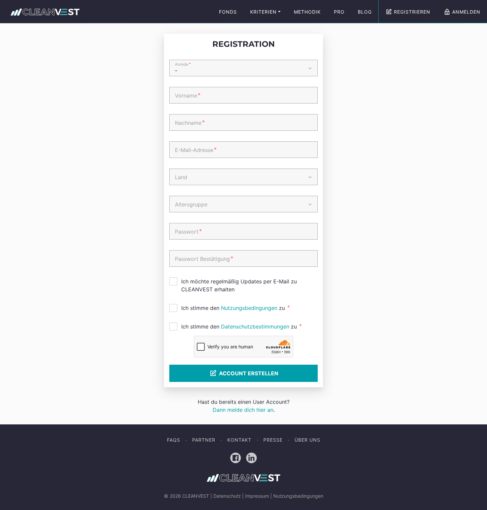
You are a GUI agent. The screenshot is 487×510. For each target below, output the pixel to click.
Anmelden (466, 12)
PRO (339, 12)
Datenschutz (227, 496)
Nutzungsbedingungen (249, 308)
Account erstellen (248, 373)
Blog (365, 12)
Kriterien (263, 12)
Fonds (228, 12)
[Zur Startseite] (45, 12)
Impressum (257, 496)
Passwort (188, 231)
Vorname (187, 95)
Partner (203, 440)
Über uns (307, 440)
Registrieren (412, 12)
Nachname (190, 122)
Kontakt (239, 440)
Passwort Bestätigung (204, 258)
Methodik (307, 12)
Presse (273, 440)
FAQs (173, 440)
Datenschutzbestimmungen (255, 326)
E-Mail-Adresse (196, 149)
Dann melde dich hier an (243, 409)
